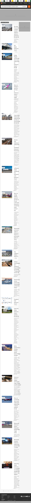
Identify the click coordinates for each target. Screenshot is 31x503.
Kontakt (15, 500)
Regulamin (3, 500)
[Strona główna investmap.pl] (3, 3)
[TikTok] (29, 496)
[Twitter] (24, 496)
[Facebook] (21, 496)
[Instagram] (23, 496)
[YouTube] (26, 496)
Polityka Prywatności (10, 500)
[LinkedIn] (27, 496)
